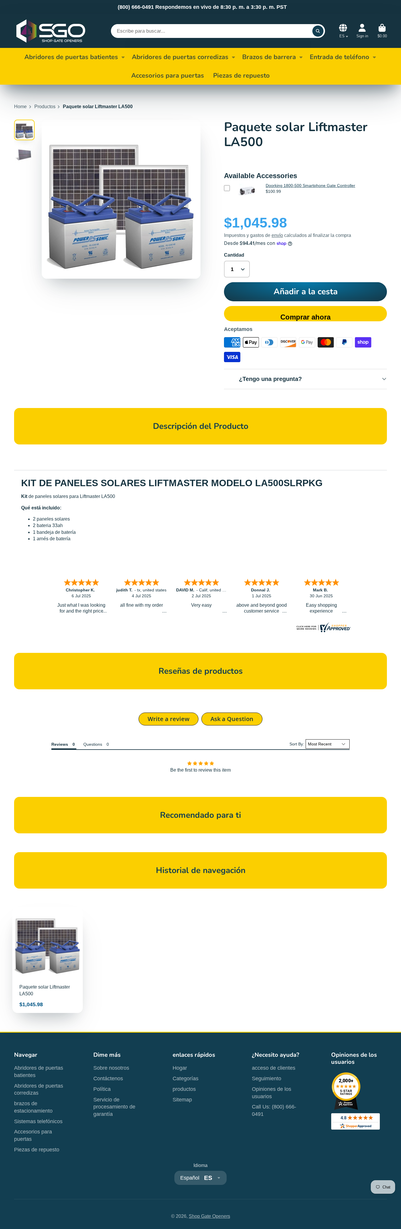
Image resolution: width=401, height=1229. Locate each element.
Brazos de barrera (269, 57)
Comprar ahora (305, 317)
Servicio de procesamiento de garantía (114, 1107)
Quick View (246, 200)
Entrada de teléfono (339, 57)
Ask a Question (231, 719)
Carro (382, 31)
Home (20, 106)
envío (277, 235)
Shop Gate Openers (209, 1216)
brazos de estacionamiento (33, 1107)
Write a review (168, 719)
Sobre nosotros (111, 1068)
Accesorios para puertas (33, 1135)
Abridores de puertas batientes (71, 57)
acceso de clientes (273, 1068)
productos (184, 1089)
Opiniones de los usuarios (271, 1092)
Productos (44, 106)
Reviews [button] (59, 744)
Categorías (185, 1078)
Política (102, 1089)
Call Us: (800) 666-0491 (274, 1110)
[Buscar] (318, 31)
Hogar (180, 1068)
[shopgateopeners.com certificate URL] (323, 630)
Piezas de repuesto (36, 1150)
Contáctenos (108, 1078)
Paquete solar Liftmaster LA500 (47, 960)
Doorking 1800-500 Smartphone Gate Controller (310, 185)
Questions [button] (92, 744)
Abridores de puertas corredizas (180, 57)
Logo (50, 31)
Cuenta (362, 31)
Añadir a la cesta (306, 291)
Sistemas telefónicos (38, 1121)
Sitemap (182, 1100)
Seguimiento (266, 1078)
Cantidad (234, 255)
